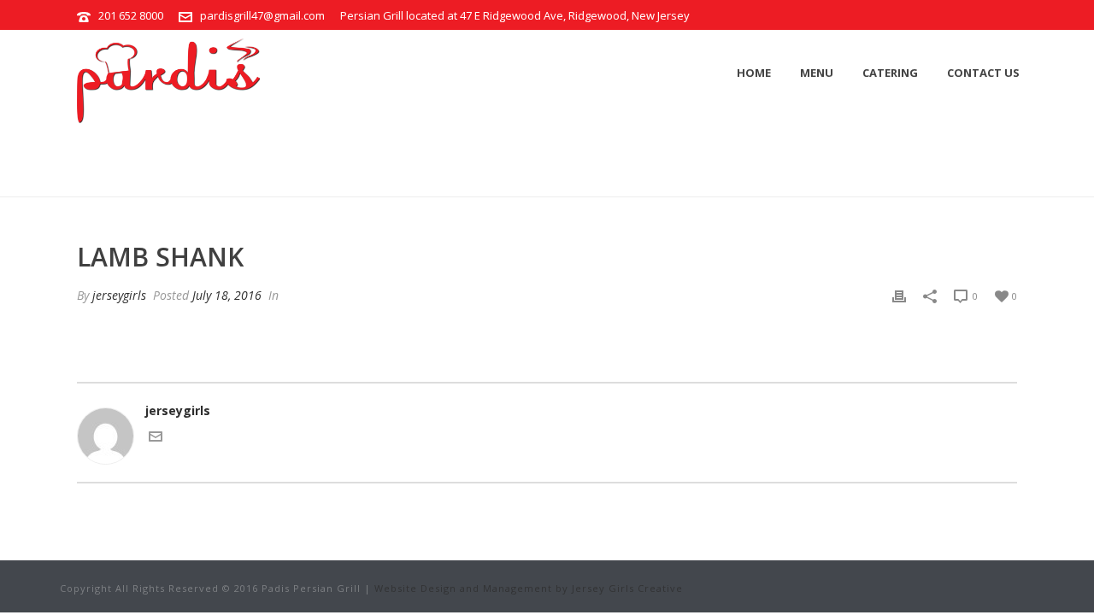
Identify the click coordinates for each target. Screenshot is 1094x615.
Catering (890, 72)
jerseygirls (119, 295)
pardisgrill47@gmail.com (262, 15)
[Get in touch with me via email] (155, 438)
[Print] (899, 295)
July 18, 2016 (227, 295)
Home (754, 72)
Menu (816, 72)
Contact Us (983, 72)
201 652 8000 (130, 15)
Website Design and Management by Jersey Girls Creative (528, 588)
